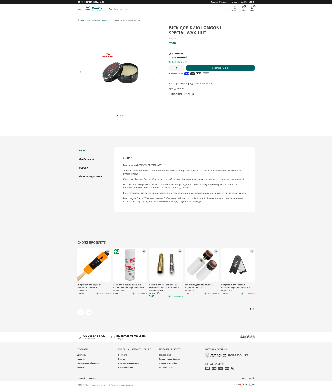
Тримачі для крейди (168, 363)
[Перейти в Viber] (252, 337)
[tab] (117, 115)
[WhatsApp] (185, 94)
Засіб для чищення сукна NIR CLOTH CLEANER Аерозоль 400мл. (129, 286)
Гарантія (81, 359)
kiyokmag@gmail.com (131, 335)
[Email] (193, 94)
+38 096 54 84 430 (94, 335)
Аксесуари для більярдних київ (93, 20)
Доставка (81, 355)
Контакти (234, 2)
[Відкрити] (79, 9)
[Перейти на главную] (94, 9)
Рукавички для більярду (170, 359)
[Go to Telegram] (247, 337)
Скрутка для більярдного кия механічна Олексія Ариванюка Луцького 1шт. (164, 288)
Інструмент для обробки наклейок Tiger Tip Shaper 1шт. (236, 286)
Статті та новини (125, 367)
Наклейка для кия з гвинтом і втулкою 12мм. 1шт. (199, 286)
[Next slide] (160, 72)
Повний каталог (166, 367)
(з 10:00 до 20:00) (90, 2)
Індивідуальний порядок (88, 363)
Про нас (121, 359)
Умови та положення (99, 385)
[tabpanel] (184, 179)
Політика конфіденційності (122, 385)
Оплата (80, 367)
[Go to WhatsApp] (242, 337)
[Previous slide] (80, 72)
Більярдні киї (165, 355)
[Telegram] (189, 94)
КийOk (180, 88)
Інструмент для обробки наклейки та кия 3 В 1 (89, 286)
